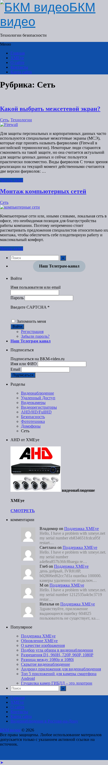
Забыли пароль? (35, 336)
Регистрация (32, 331)
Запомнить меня (31, 321)
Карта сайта (21, 72)
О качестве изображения (43, 645)
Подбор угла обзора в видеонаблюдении (57, 650)
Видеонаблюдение (37, 393)
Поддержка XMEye (81, 528)
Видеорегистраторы (39, 407)
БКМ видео (10, 730)
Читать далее (11, 180)
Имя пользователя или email (35, 287)
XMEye (17, 58)
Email (15, 369)
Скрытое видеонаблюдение (45, 664)
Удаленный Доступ (38, 398)
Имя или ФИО (23, 364)
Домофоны (31, 426)
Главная (17, 53)
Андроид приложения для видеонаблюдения (61, 669)
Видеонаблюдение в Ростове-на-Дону (44, 721)
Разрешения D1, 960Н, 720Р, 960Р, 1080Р (57, 655)
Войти (17, 327)
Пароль (17, 298)
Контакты (19, 67)
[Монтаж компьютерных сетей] (20, 207)
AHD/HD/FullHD (36, 412)
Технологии (21, 120)
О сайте (17, 62)
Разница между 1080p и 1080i (47, 659)
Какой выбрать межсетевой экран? (50, 108)
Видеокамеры (33, 402)
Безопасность (33, 416)
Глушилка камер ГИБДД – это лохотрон (56, 683)
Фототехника (33, 421)
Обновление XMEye (39, 640)
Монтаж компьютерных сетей (43, 191)
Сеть (4, 120)
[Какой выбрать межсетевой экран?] (9, 124)
